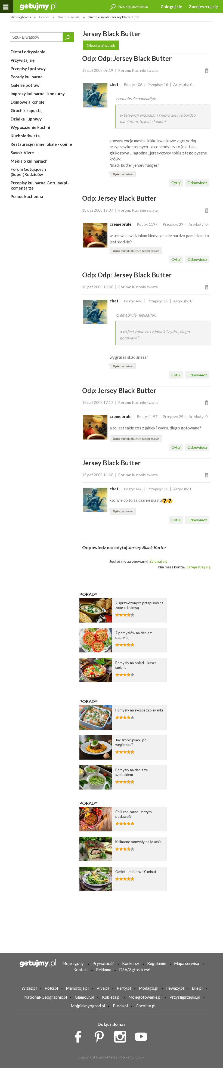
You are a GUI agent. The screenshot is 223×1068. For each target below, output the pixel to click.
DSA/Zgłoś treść (134, 969)
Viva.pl (103, 988)
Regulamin (156, 963)
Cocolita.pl (145, 1005)
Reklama (103, 969)
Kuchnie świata (25, 135)
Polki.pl (51, 988)
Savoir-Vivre (22, 152)
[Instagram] (122, 1035)
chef (114, 84)
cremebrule (121, 224)
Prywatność (103, 963)
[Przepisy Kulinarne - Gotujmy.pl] (38, 6)
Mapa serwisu (186, 963)
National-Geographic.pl (45, 997)
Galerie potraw (25, 85)
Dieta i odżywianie (28, 51)
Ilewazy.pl (175, 988)
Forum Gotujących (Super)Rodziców (28, 172)
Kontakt (80, 969)
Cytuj (176, 182)
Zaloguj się (171, 6)
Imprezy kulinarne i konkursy (38, 93)
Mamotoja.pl (77, 988)
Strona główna (20, 17)
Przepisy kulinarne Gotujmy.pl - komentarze (40, 185)
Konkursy (130, 963)
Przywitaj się (23, 60)
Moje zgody (73, 963)
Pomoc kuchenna (27, 196)
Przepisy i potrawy (28, 68)
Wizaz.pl (29, 988)
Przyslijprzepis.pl (184, 997)
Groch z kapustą (26, 110)
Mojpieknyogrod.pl (88, 1005)
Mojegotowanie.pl (145, 997)
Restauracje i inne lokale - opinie (41, 144)
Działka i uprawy (26, 118)
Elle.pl (197, 988)
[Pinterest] (101, 1035)
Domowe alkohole (28, 102)
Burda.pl (120, 1005)
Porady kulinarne (27, 76)
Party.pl (124, 988)
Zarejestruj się (203, 6)
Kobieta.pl (111, 997)
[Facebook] (80, 1035)
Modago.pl (148, 988)
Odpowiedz (197, 182)
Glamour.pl (84, 997)
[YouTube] (143, 1035)
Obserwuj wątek (101, 45)
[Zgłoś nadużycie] (207, 70)
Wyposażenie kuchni (30, 127)
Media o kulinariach (29, 161)
